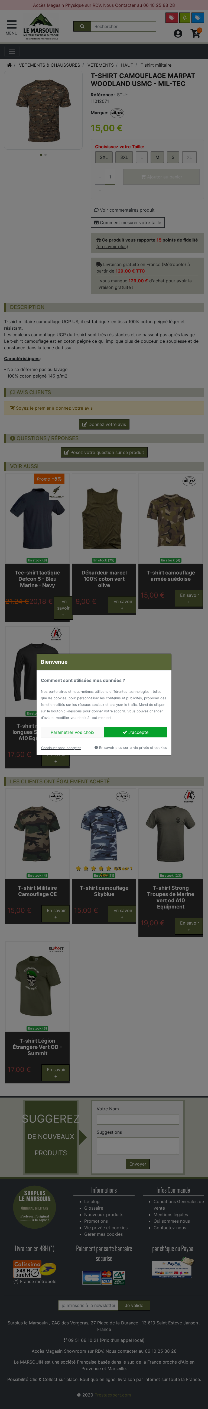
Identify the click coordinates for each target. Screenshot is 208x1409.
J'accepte (137, 732)
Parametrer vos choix (73, 732)
